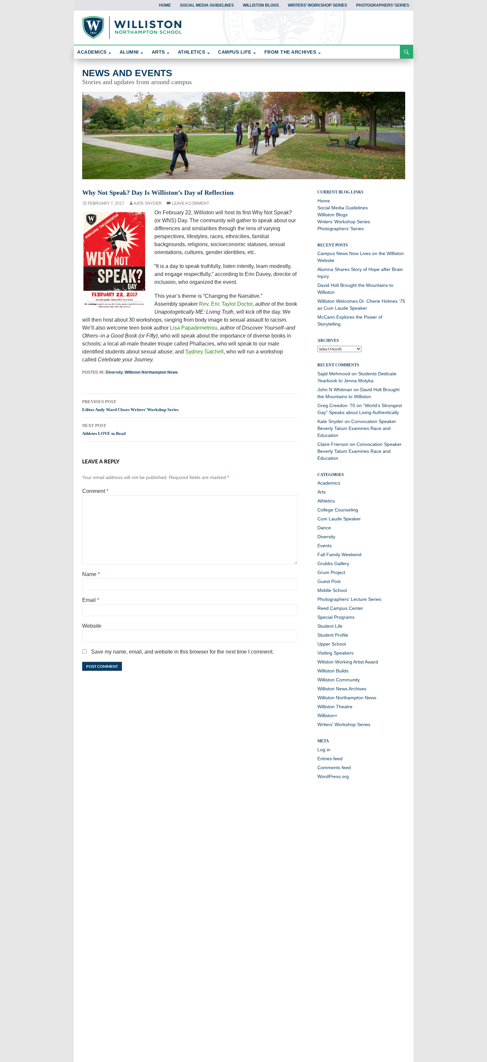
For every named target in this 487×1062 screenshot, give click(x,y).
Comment (95, 491)
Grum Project (331, 572)
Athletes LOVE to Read (104, 429)
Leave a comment (190, 203)
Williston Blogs (261, 5)
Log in (323, 749)
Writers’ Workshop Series (317, 5)
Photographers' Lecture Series (349, 599)
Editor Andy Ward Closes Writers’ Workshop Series (130, 405)
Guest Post (329, 581)
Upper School (331, 644)
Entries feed (330, 758)
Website (91, 626)
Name (91, 574)
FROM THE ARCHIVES (290, 52)
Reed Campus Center (340, 608)
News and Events (127, 73)
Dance (324, 527)
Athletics (326, 501)
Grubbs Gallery (333, 563)
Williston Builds (333, 670)
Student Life (330, 626)
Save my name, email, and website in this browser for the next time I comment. (182, 652)
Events (324, 545)
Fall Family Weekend (339, 554)
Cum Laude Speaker (339, 518)
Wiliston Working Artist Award (347, 661)
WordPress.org (333, 776)
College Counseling (337, 509)
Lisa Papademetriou (193, 328)
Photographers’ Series (382, 5)
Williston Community (338, 679)
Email (90, 600)
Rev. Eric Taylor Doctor (225, 304)
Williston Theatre (334, 706)
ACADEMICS (92, 52)
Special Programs (335, 617)
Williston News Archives (341, 688)
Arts (321, 492)
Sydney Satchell (204, 351)
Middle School (332, 590)
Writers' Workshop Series (343, 724)
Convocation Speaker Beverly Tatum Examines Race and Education (356, 428)
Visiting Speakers (335, 653)
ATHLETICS (191, 52)
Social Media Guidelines (207, 5)
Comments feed (334, 767)
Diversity (114, 372)
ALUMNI (129, 52)
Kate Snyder (148, 203)
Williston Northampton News (151, 372)
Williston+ (327, 715)
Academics (328, 483)
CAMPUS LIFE (234, 52)
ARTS (158, 52)
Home (165, 5)
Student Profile (332, 635)
